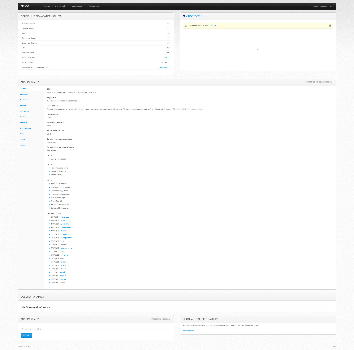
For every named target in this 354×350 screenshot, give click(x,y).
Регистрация (323, 6)
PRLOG (24, 6)
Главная (46, 6)
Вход (332, 6)
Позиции (23, 105)
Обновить (214, 26)
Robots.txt (23, 122)
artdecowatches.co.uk (161, 319)
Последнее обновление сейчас (319, 82)
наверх (334, 346)
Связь (315, 6)
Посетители (24, 100)
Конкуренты (24, 111)
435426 (167, 57)
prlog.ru (28, 346)
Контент (23, 88)
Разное (22, 145)
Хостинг (23, 139)
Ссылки (23, 117)
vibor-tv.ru (194, 16)
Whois (22, 134)
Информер (24, 94)
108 (168, 43)
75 (169, 38)
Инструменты (77, 6)
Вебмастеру (94, 6)
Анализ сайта (61, 6)
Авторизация (164, 67)
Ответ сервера (25, 128)
